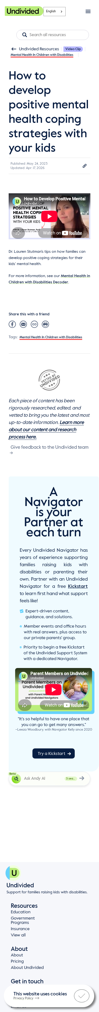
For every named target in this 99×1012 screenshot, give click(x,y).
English (51, 11)
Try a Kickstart (51, 754)
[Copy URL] (84, 166)
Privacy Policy (23, 998)
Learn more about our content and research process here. (46, 430)
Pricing (17, 961)
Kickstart (78, 586)
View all (18, 935)
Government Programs (23, 920)
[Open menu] (88, 11)
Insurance (20, 929)
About (17, 955)
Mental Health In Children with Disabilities (42, 55)
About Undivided (27, 968)
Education (21, 912)
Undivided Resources (39, 49)
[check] (81, 995)
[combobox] (54, 11)
